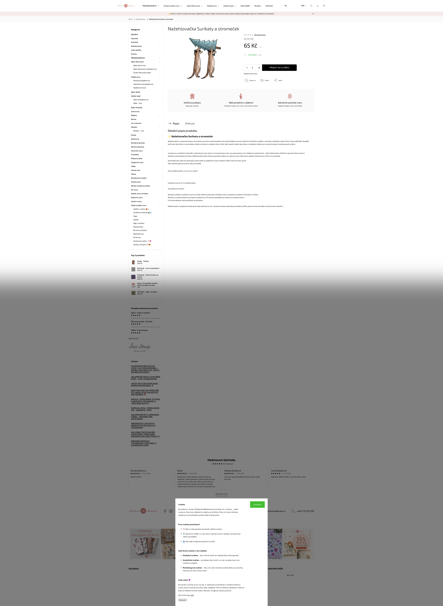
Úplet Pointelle (136, 108)
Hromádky (135, 154)
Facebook (165, 511)
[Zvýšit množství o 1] (259, 68)
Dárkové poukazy (137, 147)
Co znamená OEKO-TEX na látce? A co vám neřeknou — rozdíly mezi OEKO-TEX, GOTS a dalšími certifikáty (145, 369)
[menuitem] (150, 6)
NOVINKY (134, 34)
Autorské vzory (137, 151)
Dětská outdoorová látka (140, 186)
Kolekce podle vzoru (138, 205)
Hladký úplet (136, 96)
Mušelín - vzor (138, 131)
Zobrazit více (221, 494)
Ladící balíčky (136, 50)
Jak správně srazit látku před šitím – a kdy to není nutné (145, 378)
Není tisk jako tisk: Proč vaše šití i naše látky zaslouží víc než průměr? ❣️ (145, 392)
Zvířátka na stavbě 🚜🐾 (142, 212)
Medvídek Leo (138, 234)
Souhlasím (257, 504)
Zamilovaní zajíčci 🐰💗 (142, 241)
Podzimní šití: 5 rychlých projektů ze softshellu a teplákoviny (143, 425)
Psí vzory (134, 190)
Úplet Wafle (135, 92)
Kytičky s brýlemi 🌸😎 (142, 245)
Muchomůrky (138, 227)
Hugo (135, 216)
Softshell (134, 42)
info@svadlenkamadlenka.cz (270, 511)
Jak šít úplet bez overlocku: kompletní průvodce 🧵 (144, 384)
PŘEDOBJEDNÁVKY (138, 58)
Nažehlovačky (136, 46)
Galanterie (135, 139)
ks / (290, 575)
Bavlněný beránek (138, 143)
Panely (133, 135)
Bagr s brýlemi (138, 223)
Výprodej (134, 38)
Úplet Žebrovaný (137, 62)
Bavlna (133, 119)
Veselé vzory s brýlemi (139, 193)
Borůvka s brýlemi (140, 230)
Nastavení (182, 600)
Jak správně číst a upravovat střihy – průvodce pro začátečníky (145, 417)
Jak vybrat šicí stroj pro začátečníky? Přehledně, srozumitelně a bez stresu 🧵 (145, 434)
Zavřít (306, 88)
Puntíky (134, 54)
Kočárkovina (136, 182)
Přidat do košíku (279, 67)
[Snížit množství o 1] (247, 68)
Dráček (136, 220)
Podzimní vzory (137, 197)
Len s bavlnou (136, 123)
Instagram (170, 511)
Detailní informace (250, 74)
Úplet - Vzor (137, 103)
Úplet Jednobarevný (140, 100)
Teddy (133, 166)
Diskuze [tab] (190, 123)
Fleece (133, 174)
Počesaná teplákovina (141, 80)
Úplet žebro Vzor (139, 65)
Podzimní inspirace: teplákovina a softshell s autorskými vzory (143, 443)
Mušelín (134, 127)
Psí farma (137, 237)
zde (192, 595)
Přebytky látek (136, 158)
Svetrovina (135, 111)
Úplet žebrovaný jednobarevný (145, 69)
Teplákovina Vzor (139, 88)
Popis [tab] (176, 123)
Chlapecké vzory (137, 162)
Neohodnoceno (260, 35)
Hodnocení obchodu (221, 460)
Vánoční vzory (136, 201)
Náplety (134, 115)
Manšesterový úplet (139, 178)
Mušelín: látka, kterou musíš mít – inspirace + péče (145, 409)
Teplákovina (135, 77)
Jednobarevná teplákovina (143, 84)
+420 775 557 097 (305, 511)
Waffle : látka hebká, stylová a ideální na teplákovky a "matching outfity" (145, 401)
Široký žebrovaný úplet (142, 73)
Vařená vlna (135, 170)
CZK (302, 6)
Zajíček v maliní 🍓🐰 (141, 209)
